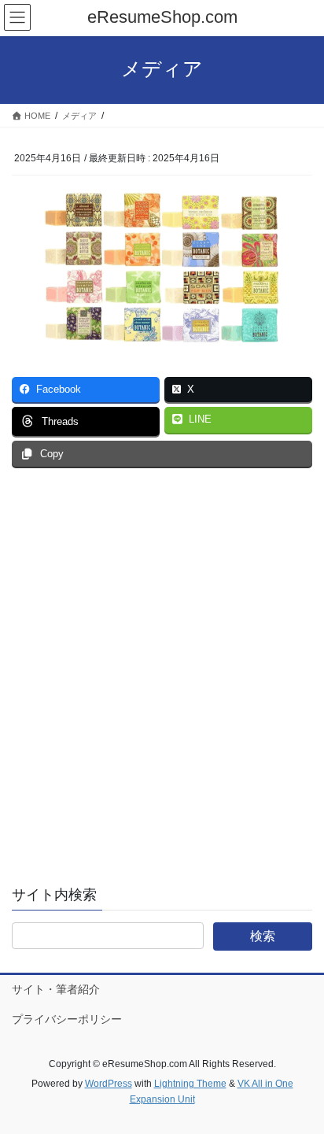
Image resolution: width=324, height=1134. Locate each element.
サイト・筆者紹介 (56, 989)
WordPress (108, 1083)
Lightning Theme (190, 1083)
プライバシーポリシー (67, 1019)
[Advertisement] (162, 681)
